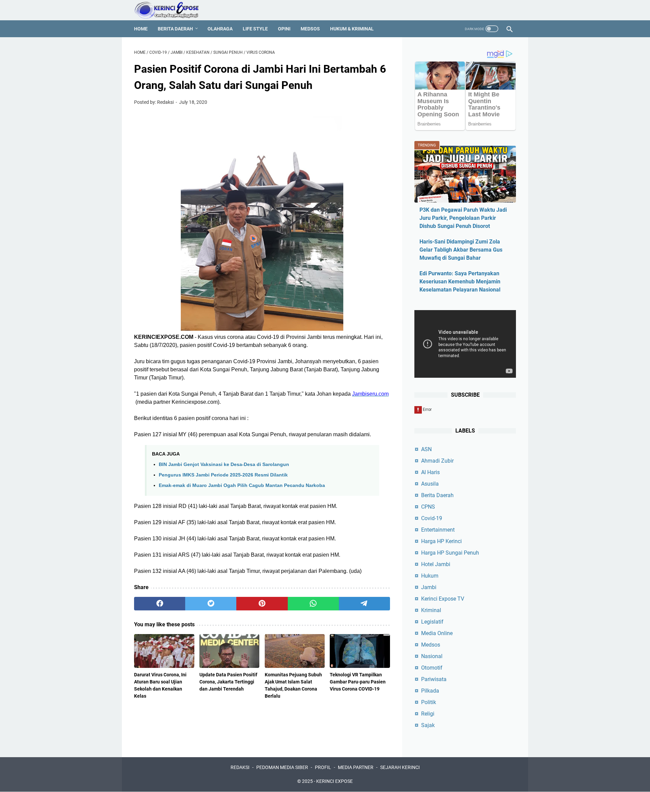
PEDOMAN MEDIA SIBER (282, 767)
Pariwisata (434, 679)
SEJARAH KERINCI (400, 767)
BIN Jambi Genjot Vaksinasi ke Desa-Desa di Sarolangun (224, 464)
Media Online (437, 633)
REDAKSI (240, 767)
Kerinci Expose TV (442, 599)
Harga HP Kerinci (441, 541)
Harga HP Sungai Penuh (450, 553)
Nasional (431, 656)
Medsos (310, 28)
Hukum (429, 576)
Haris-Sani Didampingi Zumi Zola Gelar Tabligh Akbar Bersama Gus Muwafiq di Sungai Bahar (460, 249)
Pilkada (430, 691)
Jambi (428, 587)
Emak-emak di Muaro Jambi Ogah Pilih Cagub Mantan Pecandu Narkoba (242, 485)
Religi (427, 714)
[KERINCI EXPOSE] (171, 10)
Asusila (430, 484)
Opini (284, 28)
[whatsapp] (313, 603)
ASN (426, 449)
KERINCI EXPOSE (334, 781)
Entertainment (438, 530)
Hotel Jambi (435, 564)
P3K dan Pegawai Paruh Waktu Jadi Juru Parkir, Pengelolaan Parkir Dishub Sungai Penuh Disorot (463, 218)
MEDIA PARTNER (355, 767)
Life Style (255, 28)
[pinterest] (261, 603)
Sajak (428, 725)
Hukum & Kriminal (352, 28)
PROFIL (323, 767)
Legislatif (432, 622)
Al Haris (430, 472)
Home (141, 28)
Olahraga (220, 28)
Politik (428, 702)
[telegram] (364, 603)
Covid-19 (431, 518)
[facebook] (159, 603)
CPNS (428, 507)
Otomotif (431, 668)
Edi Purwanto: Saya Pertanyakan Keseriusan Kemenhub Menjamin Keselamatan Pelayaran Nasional (459, 281)
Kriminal (431, 610)
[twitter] (210, 603)
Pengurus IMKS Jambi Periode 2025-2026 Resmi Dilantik (223, 474)
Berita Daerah (175, 28)
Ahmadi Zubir (437, 461)
